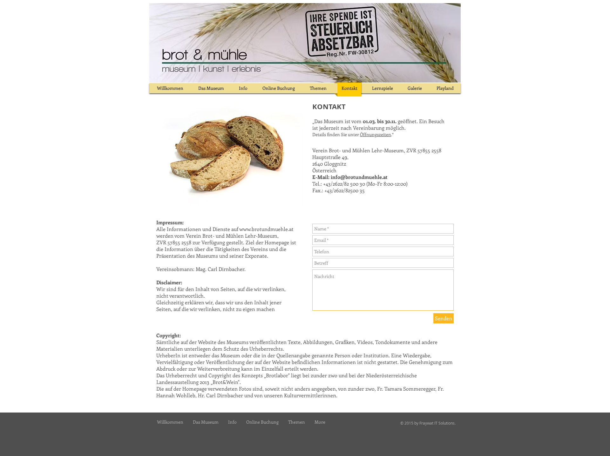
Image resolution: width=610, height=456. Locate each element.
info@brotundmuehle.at (359, 177)
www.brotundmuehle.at (266, 229)
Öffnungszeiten (375, 134)
